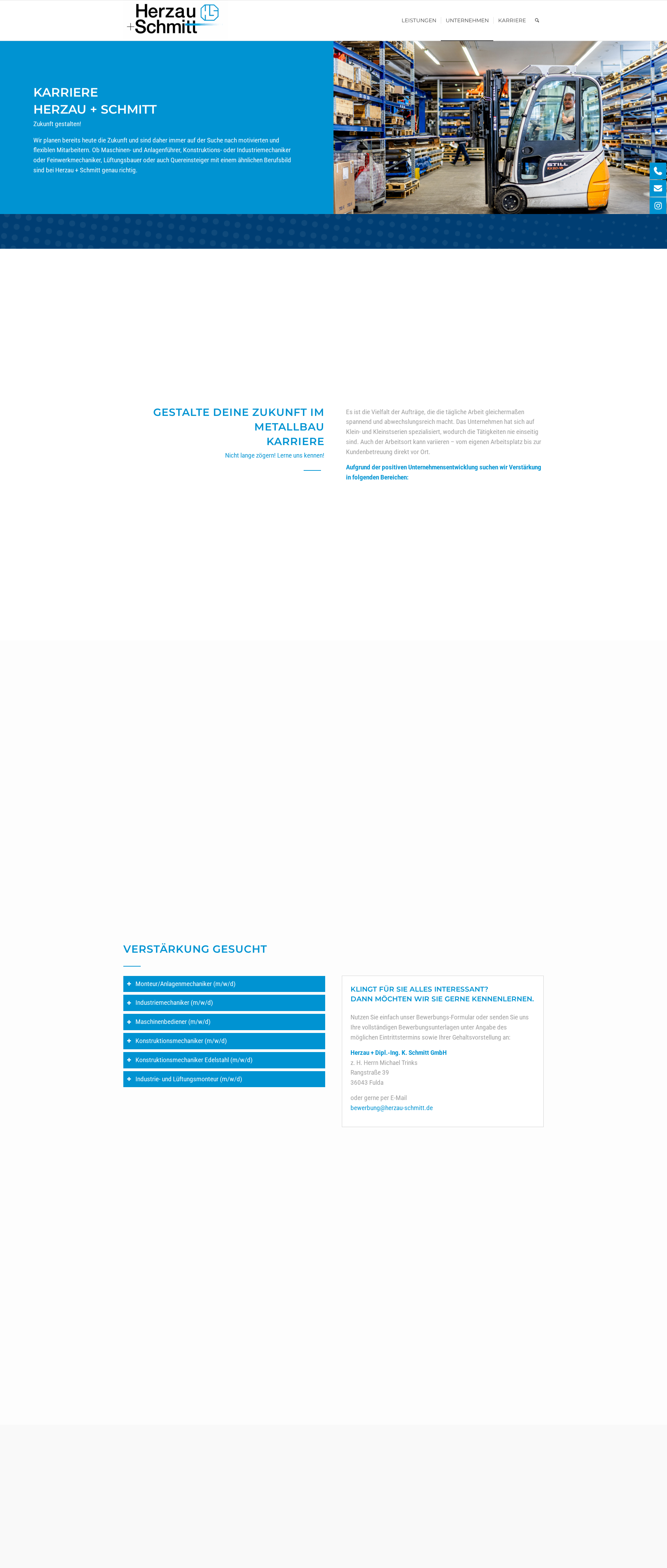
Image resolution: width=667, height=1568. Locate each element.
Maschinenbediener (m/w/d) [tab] (173, 1021)
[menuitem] (419, 20)
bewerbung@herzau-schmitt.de (392, 1107)
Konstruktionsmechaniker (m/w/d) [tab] (181, 1040)
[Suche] (537, 20)
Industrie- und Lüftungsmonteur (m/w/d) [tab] (188, 1079)
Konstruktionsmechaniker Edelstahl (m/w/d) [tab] (194, 1060)
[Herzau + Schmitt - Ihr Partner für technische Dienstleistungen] (175, 20)
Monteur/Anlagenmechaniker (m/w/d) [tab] (185, 983)
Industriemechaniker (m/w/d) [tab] (174, 1002)
